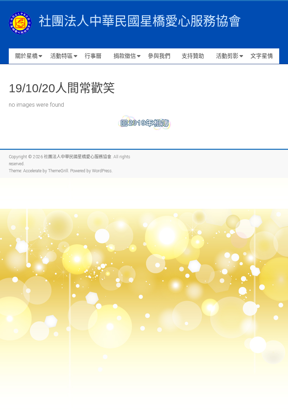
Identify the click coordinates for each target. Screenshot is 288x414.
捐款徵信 (124, 56)
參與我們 (159, 56)
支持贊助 (193, 56)
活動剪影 (227, 56)
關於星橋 (26, 56)
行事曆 (93, 56)
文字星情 (261, 56)
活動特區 (61, 56)
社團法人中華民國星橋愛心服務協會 (140, 21)
